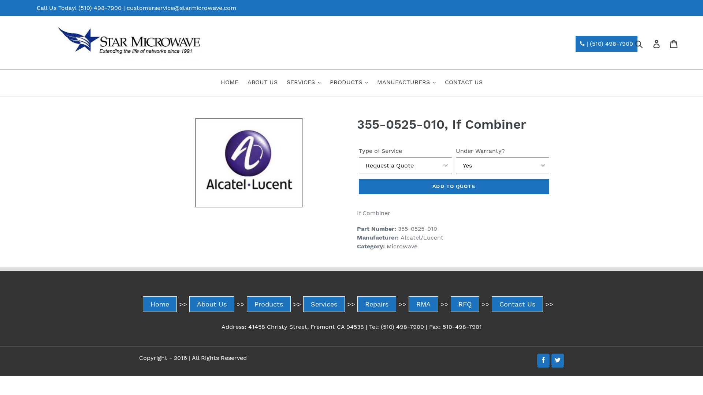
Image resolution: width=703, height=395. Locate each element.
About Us (212, 304)
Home (159, 304)
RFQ (465, 304)
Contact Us (517, 304)
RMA (423, 304)
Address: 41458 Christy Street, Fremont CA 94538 (293, 326)
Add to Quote (453, 186)
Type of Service (380, 150)
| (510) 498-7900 (609, 43)
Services (324, 304)
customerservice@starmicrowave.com (181, 7)
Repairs (376, 304)
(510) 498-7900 (100, 7)
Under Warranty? (480, 150)
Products (268, 304)
